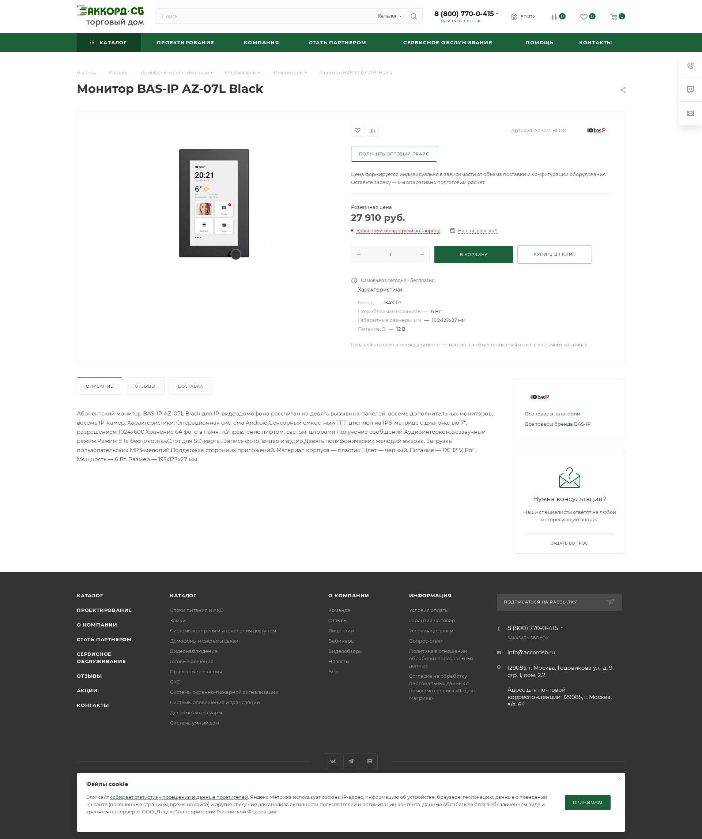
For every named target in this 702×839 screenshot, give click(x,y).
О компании (97, 625)
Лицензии (341, 630)
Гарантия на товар (432, 620)
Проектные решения (196, 671)
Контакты (93, 705)
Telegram (351, 761)
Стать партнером (104, 639)
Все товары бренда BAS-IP (557, 424)
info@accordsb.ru (531, 652)
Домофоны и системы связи (204, 641)
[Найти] (414, 16)
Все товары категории (552, 414)
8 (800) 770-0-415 (464, 14)
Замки (178, 620)
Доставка (190, 386)
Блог (334, 671)
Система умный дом (194, 723)
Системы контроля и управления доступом (223, 630)
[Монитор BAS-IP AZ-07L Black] (214, 204)
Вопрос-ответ (426, 641)
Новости (338, 661)
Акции (87, 690)
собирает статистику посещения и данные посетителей (179, 797)
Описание (99, 386)
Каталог (90, 595)
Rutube (370, 761)
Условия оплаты (429, 610)
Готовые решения (192, 661)
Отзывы (145, 386)
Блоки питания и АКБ (196, 610)
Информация (430, 595)
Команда (339, 610)
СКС (175, 682)
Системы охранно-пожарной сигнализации (224, 692)
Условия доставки (431, 630)
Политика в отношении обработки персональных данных (441, 658)
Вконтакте (332, 761)
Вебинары (341, 641)
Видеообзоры (345, 651)
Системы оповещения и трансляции (215, 702)
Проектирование (104, 610)
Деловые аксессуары (196, 712)
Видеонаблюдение (194, 651)
